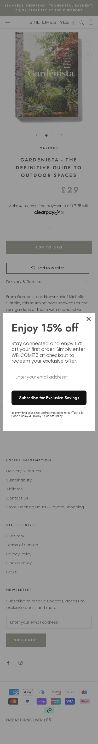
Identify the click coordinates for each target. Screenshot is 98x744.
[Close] (88, 319)
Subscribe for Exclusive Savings (49, 398)
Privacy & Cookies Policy (47, 416)
